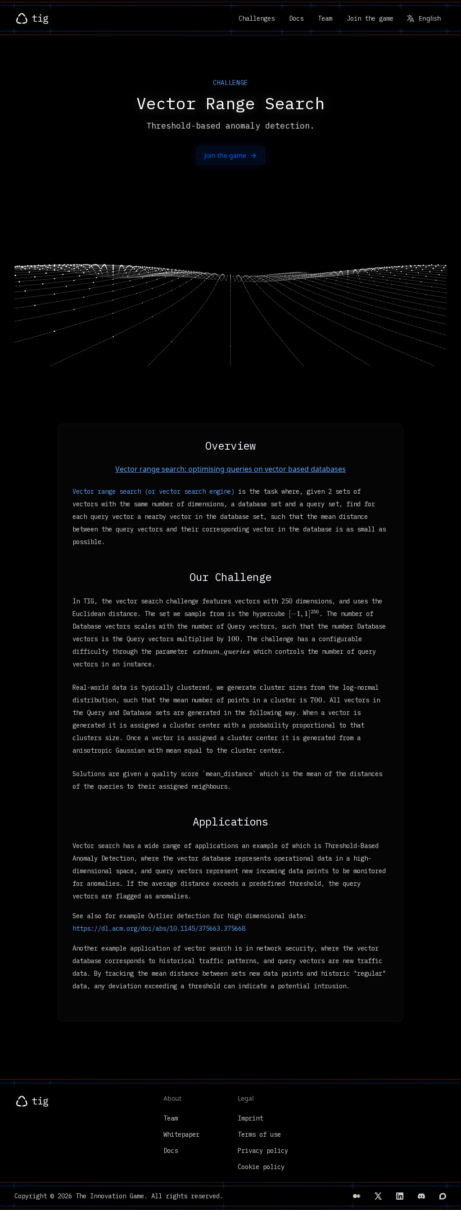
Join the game (370, 18)
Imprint (250, 1118)
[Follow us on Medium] (356, 1196)
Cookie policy (261, 1167)
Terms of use (259, 1134)
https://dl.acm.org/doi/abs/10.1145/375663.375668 (158, 928)
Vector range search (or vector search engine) (153, 491)
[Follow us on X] (378, 1196)
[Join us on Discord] (421, 1196)
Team (325, 18)
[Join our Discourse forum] (443, 1196)
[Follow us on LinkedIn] (399, 1196)
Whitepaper (181, 1134)
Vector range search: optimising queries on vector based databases (230, 469)
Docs (296, 18)
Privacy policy (263, 1151)
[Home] (32, 18)
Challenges (257, 18)
